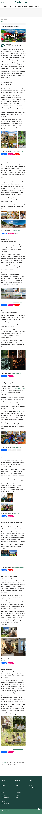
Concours (3, 785)
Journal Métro (31, 785)
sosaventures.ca (17, 373)
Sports (25, 6)
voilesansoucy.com (17, 302)
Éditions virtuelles (32, 782)
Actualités (5, 6)
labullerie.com (16, 230)
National (37, 6)
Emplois (3, 782)
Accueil (2, 19)
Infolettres (17, 782)
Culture (14, 6)
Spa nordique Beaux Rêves (18, 388)
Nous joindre (3, 795)
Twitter (16, 797)
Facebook (17, 795)
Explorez (5, 19)
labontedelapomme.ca (18, 749)
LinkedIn (16, 799)
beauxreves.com (17, 447)
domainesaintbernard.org (19, 151)
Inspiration (20, 6)
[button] (1, 2)
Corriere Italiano (32, 787)
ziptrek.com (16, 513)
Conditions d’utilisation (5, 803)
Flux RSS (16, 785)
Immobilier (31, 6)
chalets (18, 411)
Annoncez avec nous (5, 797)
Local (10, 6)
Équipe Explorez (8, 44)
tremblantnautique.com (18, 567)
